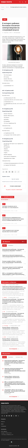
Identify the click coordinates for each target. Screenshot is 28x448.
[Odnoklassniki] (14, 416)
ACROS (5, 337)
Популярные (10, 245)
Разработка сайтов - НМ (14, 445)
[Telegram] (6, 172)
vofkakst (5, 297)
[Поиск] (19, 2)
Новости (7, 7)
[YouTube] (9, 416)
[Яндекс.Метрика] (14, 443)
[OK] (15, 172)
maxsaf (5, 284)
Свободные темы (19, 357)
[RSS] (18, 416)
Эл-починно (6, 325)
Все (23, 241)
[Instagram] (2, 416)
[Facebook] (9, 172)
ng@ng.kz (5, 431)
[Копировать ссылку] (18, 172)
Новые (4, 245)
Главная (2, 7)
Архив (2, 423)
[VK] (12, 172)
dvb (4, 311)
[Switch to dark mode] (22, 2)
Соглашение (3, 426)
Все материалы (4, 199)
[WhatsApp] (3, 172)
